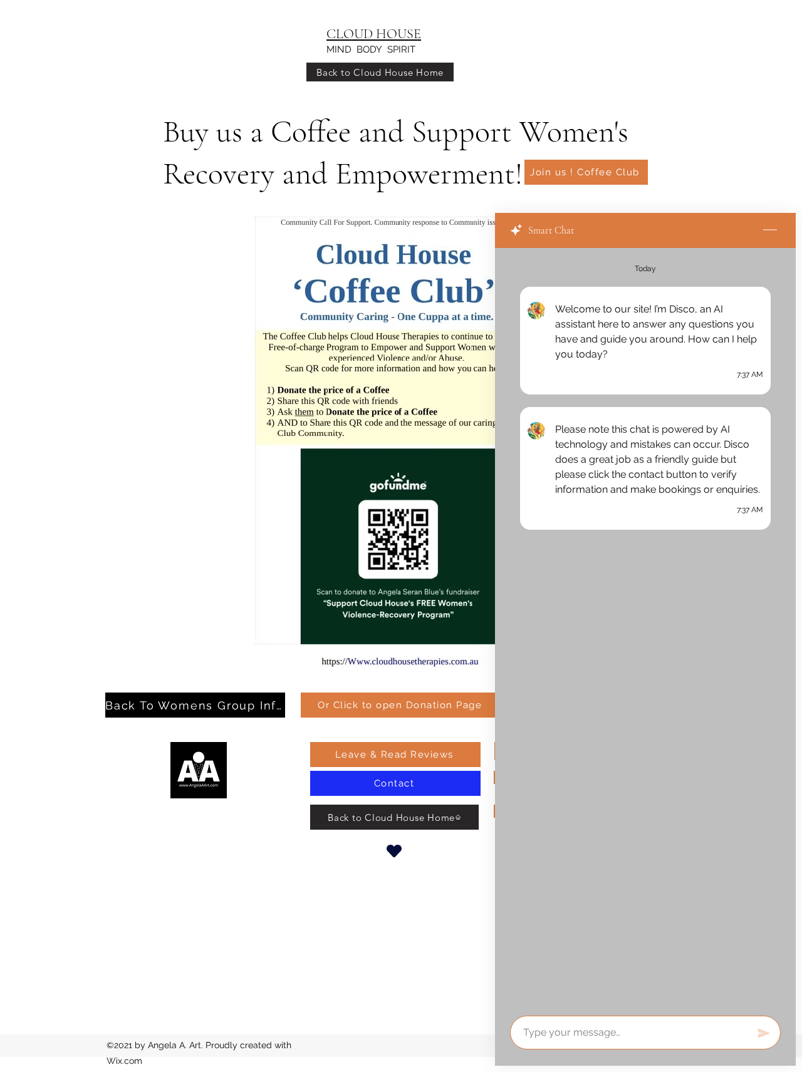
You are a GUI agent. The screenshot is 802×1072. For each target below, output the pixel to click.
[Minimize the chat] (770, 230)
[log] (645, 628)
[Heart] (394, 850)
